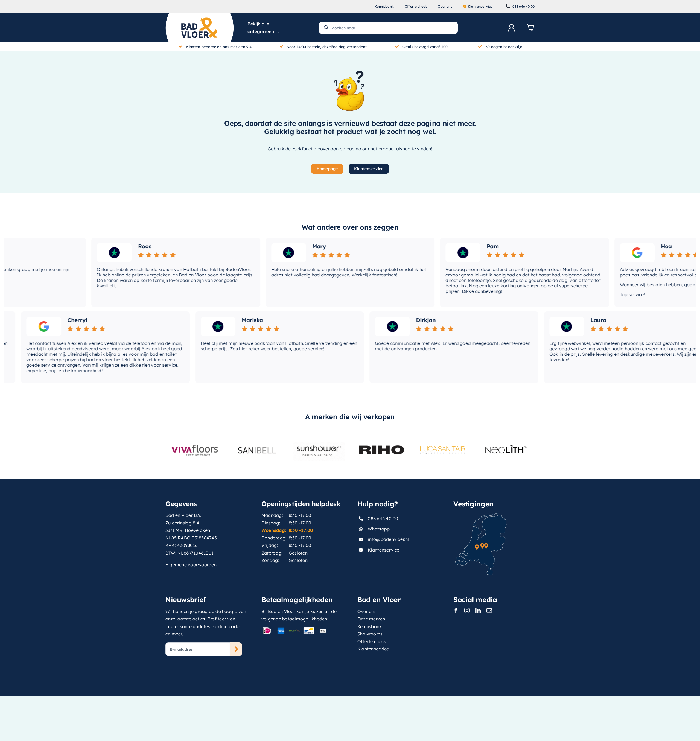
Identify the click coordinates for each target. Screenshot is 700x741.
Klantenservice (383, 550)
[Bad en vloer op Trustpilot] (94, 252)
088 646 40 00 (383, 518)
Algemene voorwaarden (191, 564)
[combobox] (388, 28)
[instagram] (467, 610)
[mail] (489, 610)
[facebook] (456, 610)
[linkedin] (478, 610)
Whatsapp (379, 529)
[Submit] (325, 28)
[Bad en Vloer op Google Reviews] (617, 252)
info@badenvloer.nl (388, 539)
